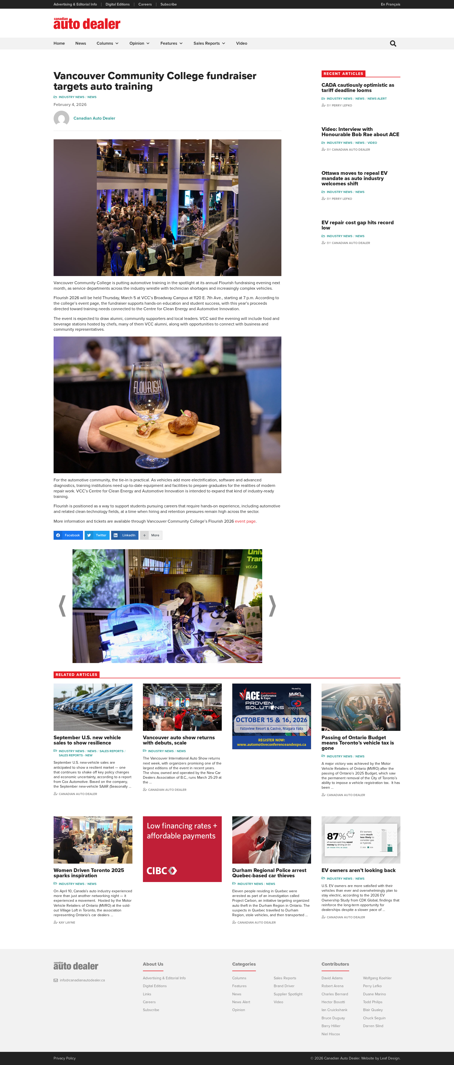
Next (272, 606)
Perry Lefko (342, 105)
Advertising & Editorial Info (75, 4)
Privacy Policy (65, 1058)
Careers (145, 4)
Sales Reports (207, 43)
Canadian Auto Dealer (94, 118)
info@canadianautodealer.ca (82, 980)
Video (241, 43)
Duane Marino (374, 994)
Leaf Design (390, 1058)
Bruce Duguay (333, 1018)
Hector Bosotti (333, 1002)
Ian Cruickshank (334, 1010)
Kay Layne (67, 922)
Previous (62, 606)
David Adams (332, 978)
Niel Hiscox (331, 1034)
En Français (390, 4)
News (80, 43)
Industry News (71, 97)
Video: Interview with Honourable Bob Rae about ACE (360, 132)
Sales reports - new (75, 755)
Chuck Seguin (374, 1018)
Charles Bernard (335, 994)
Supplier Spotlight (288, 994)
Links (147, 994)
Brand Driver (284, 986)
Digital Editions (118, 4)
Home (59, 43)
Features (169, 43)
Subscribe (169, 4)
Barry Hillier (331, 1026)
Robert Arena (332, 986)
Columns (105, 43)
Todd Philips (373, 1002)
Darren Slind (373, 1026)
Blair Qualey (373, 1010)
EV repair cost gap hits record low (358, 225)
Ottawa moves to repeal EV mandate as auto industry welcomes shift (355, 178)
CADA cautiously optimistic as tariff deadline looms (358, 88)
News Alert (377, 98)
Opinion (137, 43)
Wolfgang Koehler (377, 978)
